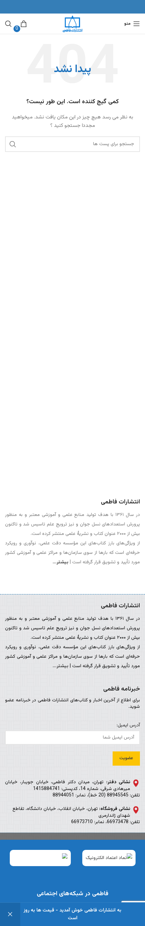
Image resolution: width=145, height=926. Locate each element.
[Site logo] (72, 24)
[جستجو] (8, 23)
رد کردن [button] (10, 914)
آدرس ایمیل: (128, 725)
